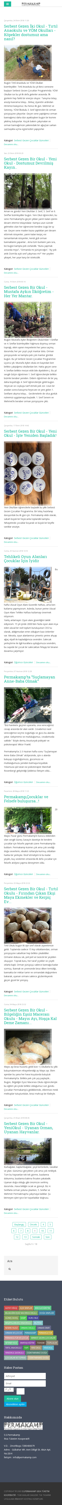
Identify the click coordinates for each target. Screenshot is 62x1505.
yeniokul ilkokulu (14, 1352)
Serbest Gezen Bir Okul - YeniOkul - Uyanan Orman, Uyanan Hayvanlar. (28, 1128)
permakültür (45, 1333)
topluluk (52, 1342)
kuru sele (33, 1318)
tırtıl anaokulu (13, 1347)
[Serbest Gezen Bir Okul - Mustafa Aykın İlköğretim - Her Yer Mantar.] (28, 320)
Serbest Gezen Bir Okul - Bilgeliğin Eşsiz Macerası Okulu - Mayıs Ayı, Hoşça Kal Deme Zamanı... (30, 1016)
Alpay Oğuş (11, 1308)
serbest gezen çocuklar (43, 1337)
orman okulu (28, 1328)
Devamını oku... (11, 144)
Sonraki (36, 1237)
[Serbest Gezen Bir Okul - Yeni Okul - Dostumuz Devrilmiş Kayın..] (28, 191)
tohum (40, 1342)
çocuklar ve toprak (15, 1357)
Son (48, 1237)
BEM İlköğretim (42, 1308)
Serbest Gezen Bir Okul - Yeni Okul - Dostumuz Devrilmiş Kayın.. (30, 163)
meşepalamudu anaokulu (18, 1323)
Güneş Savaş (11, 1318)
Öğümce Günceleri (23, 662)
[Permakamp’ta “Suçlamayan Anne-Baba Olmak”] (28, 705)
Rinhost (19, 1499)
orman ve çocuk (13, 1333)
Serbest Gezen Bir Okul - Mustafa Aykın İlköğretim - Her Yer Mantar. (29, 291)
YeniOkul (48, 1347)
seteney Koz (11, 1342)
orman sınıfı (44, 1328)
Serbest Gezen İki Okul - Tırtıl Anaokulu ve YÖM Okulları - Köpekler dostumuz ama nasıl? (31, 32)
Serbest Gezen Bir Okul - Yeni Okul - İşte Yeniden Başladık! (30, 433)
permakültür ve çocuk (16, 1337)
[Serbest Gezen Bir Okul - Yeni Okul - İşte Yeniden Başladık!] (28, 473)
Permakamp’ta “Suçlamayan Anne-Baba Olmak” (29, 679)
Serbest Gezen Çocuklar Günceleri (31, 140)
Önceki (33, 1224)
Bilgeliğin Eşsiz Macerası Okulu (21, 1313)
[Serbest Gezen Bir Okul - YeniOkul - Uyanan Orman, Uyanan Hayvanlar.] (28, 1151)
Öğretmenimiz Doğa (37, 1352)
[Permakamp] (31, 4)
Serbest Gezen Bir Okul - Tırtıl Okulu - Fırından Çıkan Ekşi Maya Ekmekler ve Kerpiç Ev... (31, 895)
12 (17, 1237)
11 (50, 1230)
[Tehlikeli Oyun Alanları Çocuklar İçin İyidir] (28, 585)
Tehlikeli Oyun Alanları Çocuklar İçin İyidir (25, 558)
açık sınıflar (26, 1308)
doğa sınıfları (47, 1313)
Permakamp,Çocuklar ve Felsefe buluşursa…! (26, 798)
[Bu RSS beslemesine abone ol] (55, 14)
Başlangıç (19, 1224)
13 (25, 1237)
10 (42, 1230)
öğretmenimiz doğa (38, 1357)
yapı (26, 1347)
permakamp (30, 1333)
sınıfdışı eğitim (27, 1342)
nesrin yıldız (11, 1328)
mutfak (38, 1323)
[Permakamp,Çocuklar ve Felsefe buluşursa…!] (28, 820)
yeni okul (36, 1347)
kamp (23, 1318)
